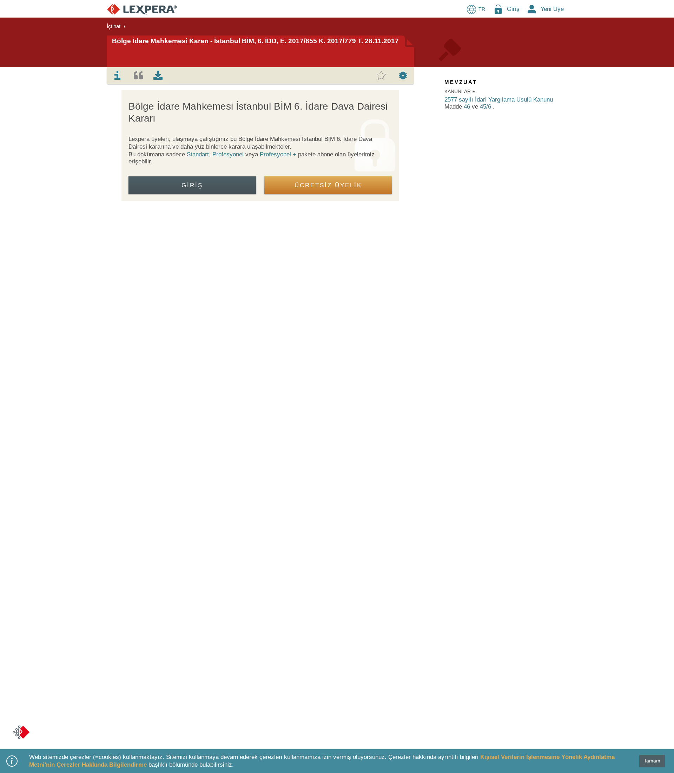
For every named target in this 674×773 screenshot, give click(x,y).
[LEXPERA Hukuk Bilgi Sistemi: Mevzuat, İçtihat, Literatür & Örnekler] (142, 9)
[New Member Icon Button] (532, 9)
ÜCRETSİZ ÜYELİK (328, 185)
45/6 (486, 106)
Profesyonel (228, 154)
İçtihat (113, 26)
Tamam (652, 761)
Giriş (513, 9)
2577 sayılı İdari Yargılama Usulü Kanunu (498, 99)
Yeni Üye (552, 9)
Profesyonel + (279, 154)
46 (468, 106)
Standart (198, 154)
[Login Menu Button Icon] (498, 9)
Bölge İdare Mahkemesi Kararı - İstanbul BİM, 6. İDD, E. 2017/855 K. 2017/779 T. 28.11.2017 (255, 41)
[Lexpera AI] (21, 732)
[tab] (117, 75)
